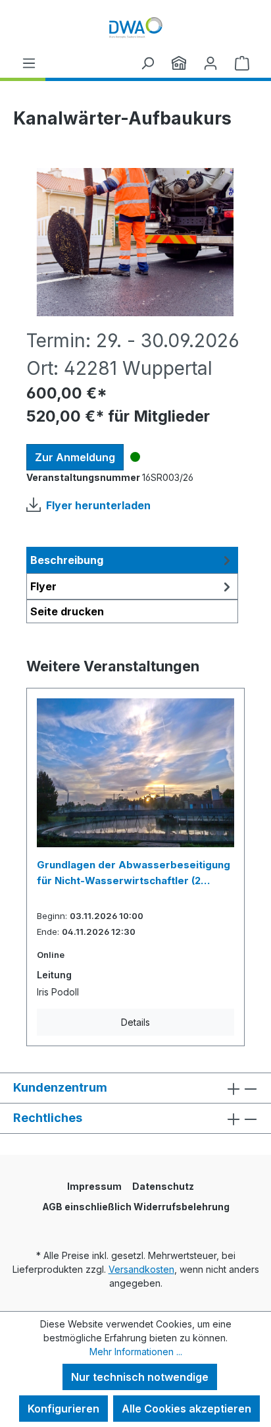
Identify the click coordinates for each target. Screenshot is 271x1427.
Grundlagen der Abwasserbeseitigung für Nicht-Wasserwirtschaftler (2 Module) (133, 873)
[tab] (132, 560)
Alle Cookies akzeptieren (186, 1408)
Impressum (94, 1186)
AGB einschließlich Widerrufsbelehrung (136, 1206)
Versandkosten (141, 1269)
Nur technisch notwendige (140, 1377)
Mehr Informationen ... (135, 1351)
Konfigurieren (63, 1408)
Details (135, 1022)
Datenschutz (163, 1186)
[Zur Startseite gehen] (135, 27)
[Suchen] (147, 62)
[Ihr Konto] (210, 62)
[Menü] (29, 62)
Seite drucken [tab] (67, 611)
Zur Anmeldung (75, 457)
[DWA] (179, 62)
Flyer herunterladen (98, 505)
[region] (135, 242)
